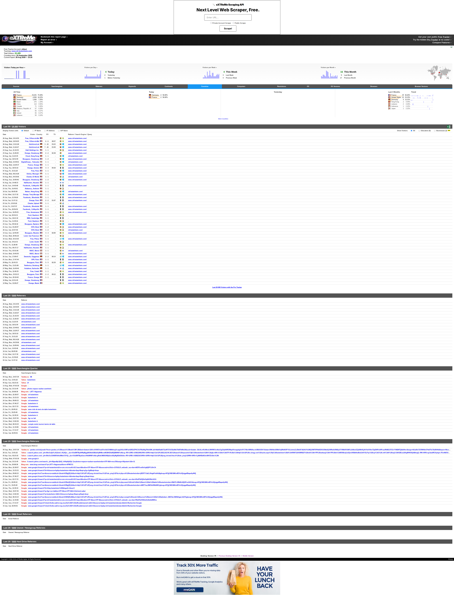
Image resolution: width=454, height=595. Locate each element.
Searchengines (56, 86)
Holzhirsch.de (34, 144)
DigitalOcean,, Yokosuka (30, 162)
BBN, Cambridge (33, 218)
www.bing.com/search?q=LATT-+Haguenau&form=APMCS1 (51, 464)
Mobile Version (248, 556)
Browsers (373, 86)
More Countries (223, 119)
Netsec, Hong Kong (32, 191)
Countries (204, 86)
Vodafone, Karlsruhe (31, 268)
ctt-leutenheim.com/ (75, 156)
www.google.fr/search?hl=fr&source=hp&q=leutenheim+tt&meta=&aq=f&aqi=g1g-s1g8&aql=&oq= (63, 470)
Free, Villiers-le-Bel (32, 138)
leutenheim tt (33, 397)
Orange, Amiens (33, 168)
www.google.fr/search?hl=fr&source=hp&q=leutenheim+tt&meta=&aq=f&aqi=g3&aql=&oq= (61, 476)
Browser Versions (421, 86)
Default (26, 131)
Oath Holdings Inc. (32, 150)
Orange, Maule (33, 283)
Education (425, 131)
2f (28, 383)
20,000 (15, 126)
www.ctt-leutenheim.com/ (77, 138)
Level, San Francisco (31, 236)
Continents (169, 86)
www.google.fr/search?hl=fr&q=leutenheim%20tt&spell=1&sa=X (51, 488)
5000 (14, 295)
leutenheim (31, 380)
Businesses (441, 131)
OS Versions (335, 86)
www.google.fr (33, 458)
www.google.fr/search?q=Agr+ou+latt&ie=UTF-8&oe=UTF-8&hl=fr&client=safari (57, 491)
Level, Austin (34, 242)
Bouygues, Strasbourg (31, 159)
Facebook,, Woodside (31, 197)
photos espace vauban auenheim (39, 389)
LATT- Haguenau (36, 392)
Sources (16, 86)
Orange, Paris (34, 200)
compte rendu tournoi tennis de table (41, 424)
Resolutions (281, 86)
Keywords (132, 86)
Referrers (99, 86)
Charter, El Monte (32, 177)
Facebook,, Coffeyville (31, 186)
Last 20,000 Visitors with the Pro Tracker (227, 287)
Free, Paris (35, 171)
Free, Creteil (34, 271)
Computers (241, 86)
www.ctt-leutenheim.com (21, 51)
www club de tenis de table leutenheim (42, 409)
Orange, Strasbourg (32, 153)
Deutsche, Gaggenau (31, 256)
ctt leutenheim (33, 394)
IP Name (37, 131)
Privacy (450, 559)
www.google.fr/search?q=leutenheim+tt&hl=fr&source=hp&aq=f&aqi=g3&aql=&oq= (58, 494)
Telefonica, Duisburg (31, 265)
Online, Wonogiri (33, 174)
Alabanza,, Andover (32, 188)
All (414, 131)
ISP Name (64, 131)
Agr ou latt (32, 418)
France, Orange (33, 165)
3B (31, 377)
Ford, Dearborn (33, 215)
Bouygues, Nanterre (32, 224)
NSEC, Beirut (34, 251)
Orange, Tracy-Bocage (31, 194)
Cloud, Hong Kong (32, 156)
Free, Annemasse (32, 212)
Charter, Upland (33, 203)
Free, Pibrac (34, 239)
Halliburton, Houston (31, 183)
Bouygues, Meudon (32, 233)
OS (308, 86)
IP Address (50, 131)
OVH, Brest (35, 227)
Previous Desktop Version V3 (229, 556)
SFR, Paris (35, 259)
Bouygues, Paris (33, 262)
